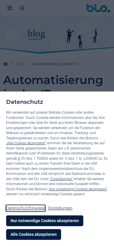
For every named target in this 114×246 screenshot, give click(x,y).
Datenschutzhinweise (25, 208)
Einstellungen (60, 208)
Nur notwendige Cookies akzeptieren (45, 220)
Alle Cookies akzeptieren (34, 234)
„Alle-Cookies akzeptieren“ (26, 143)
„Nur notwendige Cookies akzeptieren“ (77, 189)
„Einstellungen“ (61, 179)
